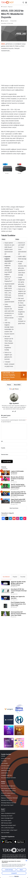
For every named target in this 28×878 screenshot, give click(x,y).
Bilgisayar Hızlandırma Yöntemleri (9, 798)
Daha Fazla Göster (14, 508)
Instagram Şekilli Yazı (6, 775)
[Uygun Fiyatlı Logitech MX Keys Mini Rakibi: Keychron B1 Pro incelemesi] (5, 501)
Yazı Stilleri (4, 761)
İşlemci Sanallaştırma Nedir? (8, 813)
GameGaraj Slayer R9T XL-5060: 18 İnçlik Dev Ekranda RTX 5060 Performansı (18, 493)
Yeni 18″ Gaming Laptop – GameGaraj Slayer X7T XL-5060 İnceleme (18, 486)
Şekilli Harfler (4, 773)
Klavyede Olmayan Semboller (8, 777)
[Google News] (14, 389)
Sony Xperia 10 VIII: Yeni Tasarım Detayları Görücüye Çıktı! (19, 590)
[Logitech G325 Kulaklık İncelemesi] (5, 472)
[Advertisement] (14, 68)
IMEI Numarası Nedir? (6, 823)
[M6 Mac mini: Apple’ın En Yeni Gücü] (5, 598)
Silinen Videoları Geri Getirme (8, 790)
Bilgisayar (10, 6)
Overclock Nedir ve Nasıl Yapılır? (9, 830)
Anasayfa (4, 6)
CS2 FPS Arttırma (5, 768)
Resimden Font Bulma (6, 800)
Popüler (15, 576)
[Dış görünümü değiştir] (23, 3)
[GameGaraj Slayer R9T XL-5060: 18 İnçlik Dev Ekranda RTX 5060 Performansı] (5, 493)
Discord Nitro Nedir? (6, 820)
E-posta (3, 447)
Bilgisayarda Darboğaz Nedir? (8, 825)
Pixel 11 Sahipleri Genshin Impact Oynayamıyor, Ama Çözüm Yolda (18, 604)
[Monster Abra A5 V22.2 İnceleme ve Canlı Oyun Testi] (5, 478)
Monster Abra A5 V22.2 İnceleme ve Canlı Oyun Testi (17, 478)
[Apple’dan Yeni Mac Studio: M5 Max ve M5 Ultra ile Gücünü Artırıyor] (5, 583)
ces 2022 (17, 384)
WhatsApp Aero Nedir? (6, 815)
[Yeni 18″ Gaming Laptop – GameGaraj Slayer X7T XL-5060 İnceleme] (5, 486)
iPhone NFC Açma (5, 758)
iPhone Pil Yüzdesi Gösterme (8, 793)
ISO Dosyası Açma (5, 795)
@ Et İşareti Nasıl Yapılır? (7, 805)
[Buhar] (15, 411)
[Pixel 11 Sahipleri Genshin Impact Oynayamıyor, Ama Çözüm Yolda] (5, 606)
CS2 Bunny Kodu (5, 765)
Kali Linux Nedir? (5, 832)
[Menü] (26, 3)
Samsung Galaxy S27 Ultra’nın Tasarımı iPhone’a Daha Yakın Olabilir (18, 613)
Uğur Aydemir (5, 20)
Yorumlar (22, 576)
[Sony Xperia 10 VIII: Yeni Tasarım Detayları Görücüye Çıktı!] (5, 590)
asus (9, 384)
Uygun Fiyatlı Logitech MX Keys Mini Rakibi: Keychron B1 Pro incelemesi (18, 501)
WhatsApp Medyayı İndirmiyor (8, 802)
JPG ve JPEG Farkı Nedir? (7, 827)
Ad (2, 441)
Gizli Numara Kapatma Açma (8, 788)
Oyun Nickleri (4, 763)
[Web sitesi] (13, 411)
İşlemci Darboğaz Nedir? (7, 818)
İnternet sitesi (4, 454)
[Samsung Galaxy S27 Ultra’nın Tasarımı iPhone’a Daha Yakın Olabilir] (5, 613)
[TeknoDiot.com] (7, 2)
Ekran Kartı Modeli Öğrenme (8, 786)
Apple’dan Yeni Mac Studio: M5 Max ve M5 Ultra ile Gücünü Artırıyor (18, 583)
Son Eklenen (6, 576)
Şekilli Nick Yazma (5, 770)
